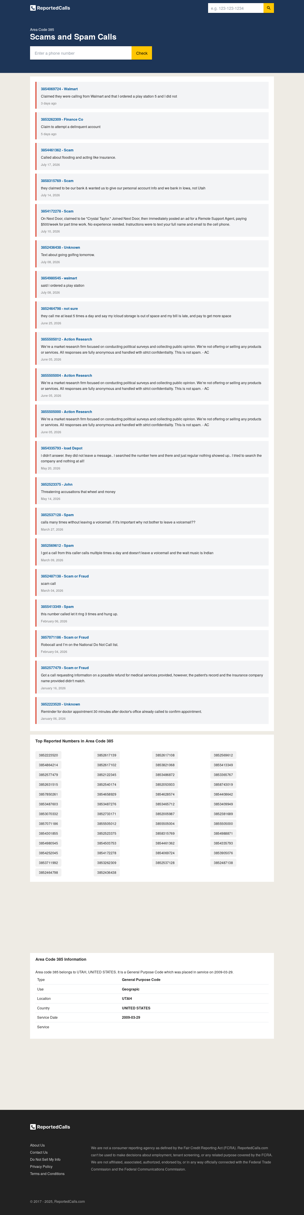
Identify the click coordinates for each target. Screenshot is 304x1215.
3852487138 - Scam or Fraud (65, 576)
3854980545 (48, 843)
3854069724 (165, 852)
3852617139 (106, 755)
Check (142, 53)
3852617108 (165, 755)
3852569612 (223, 755)
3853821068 (165, 764)
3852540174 (106, 784)
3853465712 (165, 804)
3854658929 (106, 794)
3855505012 (106, 823)
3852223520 (48, 755)
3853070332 (48, 813)
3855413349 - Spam (57, 606)
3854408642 (223, 794)
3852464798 (48, 872)
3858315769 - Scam (57, 180)
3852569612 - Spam (57, 545)
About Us (37, 1145)
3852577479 (48, 774)
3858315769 (165, 833)
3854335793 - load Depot (61, 448)
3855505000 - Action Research (66, 411)
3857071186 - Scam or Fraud (65, 637)
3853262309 (106, 862)
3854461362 (165, 843)
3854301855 (48, 833)
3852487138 (223, 862)
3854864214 (48, 764)
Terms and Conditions (47, 1173)
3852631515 (48, 784)
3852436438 (106, 872)
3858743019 (223, 784)
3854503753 (106, 843)
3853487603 (48, 804)
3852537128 (165, 862)
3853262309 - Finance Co (62, 119)
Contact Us (39, 1152)
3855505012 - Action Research (66, 339)
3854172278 (106, 852)
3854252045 (48, 852)
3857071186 (48, 823)
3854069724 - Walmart (59, 88)
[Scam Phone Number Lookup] (50, 8)
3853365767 (223, 774)
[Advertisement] (152, 916)
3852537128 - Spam (57, 514)
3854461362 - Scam (57, 149)
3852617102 (106, 764)
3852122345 (106, 774)
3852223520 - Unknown (60, 704)
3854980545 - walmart (59, 278)
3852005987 (165, 813)
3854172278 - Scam (57, 211)
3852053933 (165, 784)
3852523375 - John (57, 484)
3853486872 (165, 774)
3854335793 (223, 843)
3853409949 (223, 804)
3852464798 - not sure (59, 308)
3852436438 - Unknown (60, 247)
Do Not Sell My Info (45, 1159)
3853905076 (223, 852)
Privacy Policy (41, 1166)
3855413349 (223, 764)
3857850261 (48, 794)
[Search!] (268, 8)
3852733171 (106, 813)
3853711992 (48, 862)
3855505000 (223, 823)
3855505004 (165, 823)
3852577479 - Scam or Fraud (65, 667)
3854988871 (223, 833)
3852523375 (106, 833)
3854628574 (165, 794)
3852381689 (223, 813)
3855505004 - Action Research (66, 375)
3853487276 (106, 804)
